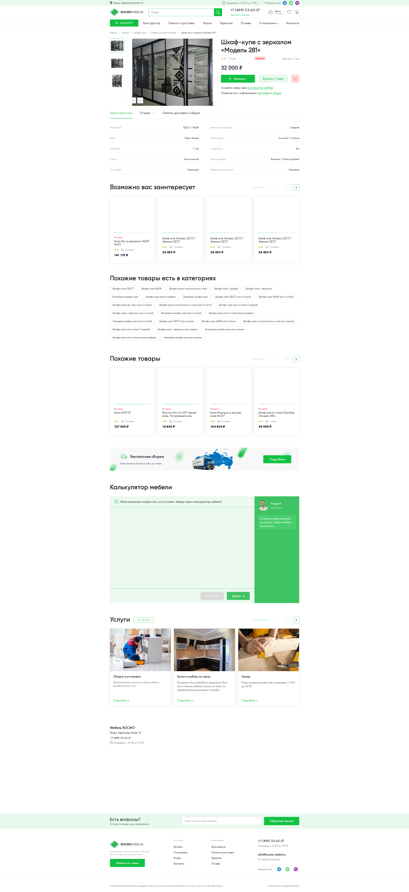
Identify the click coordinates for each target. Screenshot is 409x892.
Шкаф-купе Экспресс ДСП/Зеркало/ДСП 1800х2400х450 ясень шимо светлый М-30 (178, 240)
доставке (264, 93)
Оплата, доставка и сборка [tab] (181, 113)
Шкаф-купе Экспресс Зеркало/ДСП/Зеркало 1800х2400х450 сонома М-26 (373, 240)
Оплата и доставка (181, 23)
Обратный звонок (282, 821)
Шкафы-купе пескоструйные (161, 296)
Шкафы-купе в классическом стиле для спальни (268, 321)
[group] (173, 72)
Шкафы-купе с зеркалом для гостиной (133, 313)
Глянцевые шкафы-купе (195, 296)
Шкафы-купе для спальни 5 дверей (131, 329)
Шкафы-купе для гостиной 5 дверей (238, 304)
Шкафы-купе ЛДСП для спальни (176, 321)
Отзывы (246, 23)
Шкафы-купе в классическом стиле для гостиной (185, 304)
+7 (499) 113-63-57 (245, 10)
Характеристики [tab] (121, 113)
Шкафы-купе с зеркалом (259, 288)
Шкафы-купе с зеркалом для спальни (177, 329)
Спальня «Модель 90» (319, 412)
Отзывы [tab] (147, 113)
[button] (133, 100)
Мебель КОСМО (122, 727)
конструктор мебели (260, 87)
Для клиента (218, 847)
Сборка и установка (127, 676)
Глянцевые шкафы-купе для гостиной (132, 321)
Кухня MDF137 (122, 412)
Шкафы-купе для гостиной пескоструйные (231, 313)
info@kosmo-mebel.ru (272, 854)
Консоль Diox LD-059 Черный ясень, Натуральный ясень (179, 414)
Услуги (207, 23)
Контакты (292, 23)
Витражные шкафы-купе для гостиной (181, 313)
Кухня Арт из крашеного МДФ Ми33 (131, 243)
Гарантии (226, 23)
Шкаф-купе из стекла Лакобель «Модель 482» (276, 414)
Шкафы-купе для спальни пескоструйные (134, 337)
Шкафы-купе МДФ (151, 288)
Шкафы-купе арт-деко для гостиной (132, 304)
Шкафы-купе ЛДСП (123, 288)
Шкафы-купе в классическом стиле (188, 288)
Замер (245, 676)
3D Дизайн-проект (318, 676)
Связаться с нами (127, 863)
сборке (276, 93)
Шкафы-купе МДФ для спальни (218, 321)
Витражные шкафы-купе (125, 296)
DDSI (297, 885)
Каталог (178, 847)
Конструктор (151, 23)
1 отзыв (232, 58)
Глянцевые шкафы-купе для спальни (183, 337)
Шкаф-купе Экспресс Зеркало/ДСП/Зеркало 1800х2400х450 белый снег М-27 (323, 240)
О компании (268, 23)
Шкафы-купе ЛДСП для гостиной (233, 296)
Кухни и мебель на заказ (193, 676)
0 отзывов (129, 249)
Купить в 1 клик (273, 79)
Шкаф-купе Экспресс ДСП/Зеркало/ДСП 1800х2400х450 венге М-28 (275, 240)
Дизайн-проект (380, 676)
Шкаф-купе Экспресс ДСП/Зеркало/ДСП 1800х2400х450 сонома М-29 (228, 240)
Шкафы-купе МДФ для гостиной (276, 296)
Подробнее (277, 459)
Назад (213, 596)
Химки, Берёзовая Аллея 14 (128, 2)
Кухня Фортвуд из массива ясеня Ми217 (225, 414)
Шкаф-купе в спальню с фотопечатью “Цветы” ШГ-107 (372, 411)
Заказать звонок (239, 14)
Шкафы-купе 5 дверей (226, 288)
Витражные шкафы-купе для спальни (224, 329)
